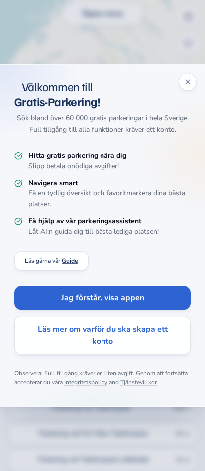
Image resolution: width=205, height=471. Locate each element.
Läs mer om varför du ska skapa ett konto (103, 335)
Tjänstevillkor (138, 383)
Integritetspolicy (85, 383)
